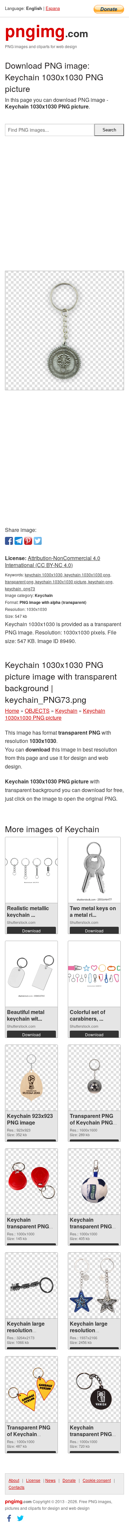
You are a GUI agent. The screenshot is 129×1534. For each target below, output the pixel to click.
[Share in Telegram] (18, 541)
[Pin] (28, 541)
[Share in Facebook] (9, 541)
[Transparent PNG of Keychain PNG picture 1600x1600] (94, 1077)
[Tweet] (38, 541)
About (14, 1480)
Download (31, 930)
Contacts (16, 1487)
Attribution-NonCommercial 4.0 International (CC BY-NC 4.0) (52, 561)
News (50, 1480)
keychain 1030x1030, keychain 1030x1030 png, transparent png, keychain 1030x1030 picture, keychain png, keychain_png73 (59, 581)
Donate (69, 1480)
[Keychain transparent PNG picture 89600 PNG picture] (31, 1181)
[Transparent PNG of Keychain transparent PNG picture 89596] (31, 1389)
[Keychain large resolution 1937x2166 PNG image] (94, 1285)
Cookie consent (97, 1480)
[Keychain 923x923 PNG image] (31, 1077)
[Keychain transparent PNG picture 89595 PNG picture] (94, 1389)
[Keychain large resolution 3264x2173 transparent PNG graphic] (31, 1285)
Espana (53, 8)
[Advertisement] (64, 206)
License (33, 1480)
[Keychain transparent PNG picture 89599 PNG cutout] (94, 1181)
